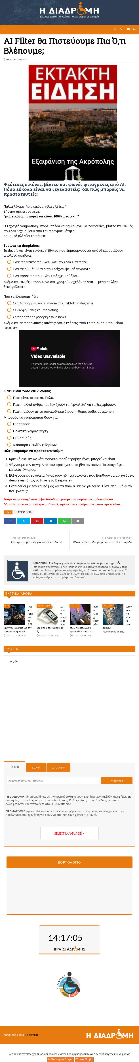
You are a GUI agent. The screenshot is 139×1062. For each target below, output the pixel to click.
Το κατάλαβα (84, 1059)
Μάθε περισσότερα (60, 1059)
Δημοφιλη (58, 767)
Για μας (14, 766)
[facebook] (115, 29)
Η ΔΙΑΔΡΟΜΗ (31, 1035)
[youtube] (128, 29)
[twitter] (121, 29)
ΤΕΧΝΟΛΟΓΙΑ (23, 512)
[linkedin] (134, 29)
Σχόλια (36, 767)
